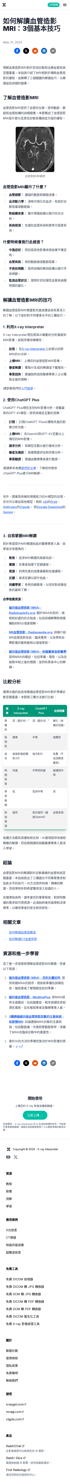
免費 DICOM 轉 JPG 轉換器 (25, 1287)
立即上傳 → (35, 1115)
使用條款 (12, 1358)
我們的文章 (28, 468)
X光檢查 (11, 1230)
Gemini (8, 512)
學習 (9, 1206)
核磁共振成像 (15, 1245)
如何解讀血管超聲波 (22, 932)
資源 (9, 1173)
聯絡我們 (12, 1380)
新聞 (9, 1191)
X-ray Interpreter (33, 349)
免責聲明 (12, 1373)
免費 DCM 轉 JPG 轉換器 (23, 1294)
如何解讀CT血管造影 (23, 939)
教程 (9, 1184)
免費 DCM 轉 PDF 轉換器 (23, 1309)
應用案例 (12, 1219)
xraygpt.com (15, 1404)
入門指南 (27, 388)
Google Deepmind (50, 507)
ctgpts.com (13, 1419)
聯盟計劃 (12, 1351)
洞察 (9, 1199)
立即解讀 (53, 4)
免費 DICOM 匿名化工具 (22, 1316)
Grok (53, 502)
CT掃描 (11, 1237)
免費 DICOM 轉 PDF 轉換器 (25, 1301)
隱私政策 (12, 1365)
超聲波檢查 (13, 1252)
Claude (25, 507)
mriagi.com (13, 1412)
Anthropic (10, 507)
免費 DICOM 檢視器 (19, 1279)
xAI (45, 502)
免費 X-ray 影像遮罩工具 (23, 1324)
